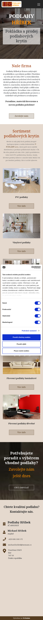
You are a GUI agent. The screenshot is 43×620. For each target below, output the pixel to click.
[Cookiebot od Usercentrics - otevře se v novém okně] (31, 267)
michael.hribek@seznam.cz (20, 545)
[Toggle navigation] (38, 4)
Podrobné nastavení (29, 331)
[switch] (38, 309)
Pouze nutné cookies (21, 351)
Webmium (26, 618)
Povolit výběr (21, 344)
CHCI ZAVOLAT (21, 487)
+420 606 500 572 (15, 539)
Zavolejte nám (21, 116)
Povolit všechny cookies (21, 337)
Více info (21, 206)
